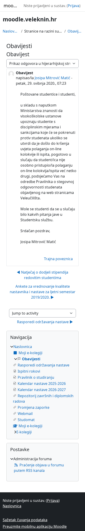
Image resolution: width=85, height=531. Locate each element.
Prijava (73, 5)
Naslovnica (11, 31)
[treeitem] (42, 389)
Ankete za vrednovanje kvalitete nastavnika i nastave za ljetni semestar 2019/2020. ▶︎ (42, 292)
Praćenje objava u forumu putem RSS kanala (39, 467)
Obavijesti (75, 31)
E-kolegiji (24, 431)
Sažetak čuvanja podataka (25, 519)
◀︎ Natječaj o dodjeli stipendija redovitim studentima (42, 275)
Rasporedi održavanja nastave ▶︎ (45, 321)
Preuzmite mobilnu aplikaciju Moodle (35, 526)
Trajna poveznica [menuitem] (58, 258)
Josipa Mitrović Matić (52, 77)
